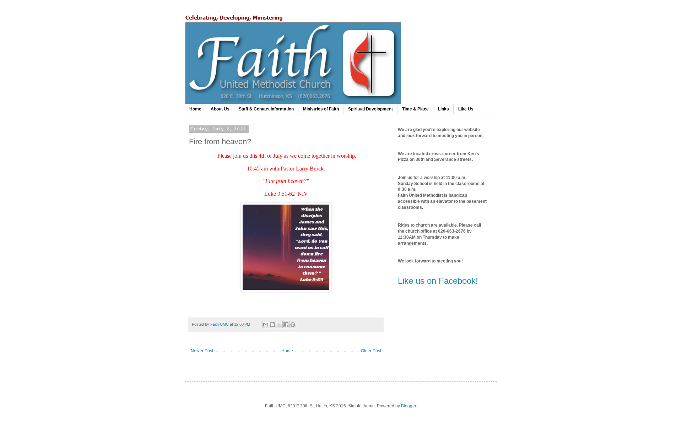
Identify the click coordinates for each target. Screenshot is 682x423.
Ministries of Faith (321, 109)
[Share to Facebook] (285, 324)
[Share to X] (279, 324)
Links (443, 109)
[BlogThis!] (272, 324)
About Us (220, 109)
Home (195, 109)
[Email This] (265, 324)
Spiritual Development (370, 109)
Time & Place (415, 109)
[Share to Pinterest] (292, 324)
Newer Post (202, 350)
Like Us (465, 109)
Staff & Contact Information (266, 109)
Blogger (408, 405)
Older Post (371, 350)
